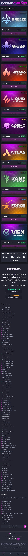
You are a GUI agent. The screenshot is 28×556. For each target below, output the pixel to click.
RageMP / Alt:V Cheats (7, 486)
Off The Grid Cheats (6, 398)
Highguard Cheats (6, 400)
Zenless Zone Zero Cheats (7, 478)
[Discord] (9, 539)
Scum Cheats (5, 332)
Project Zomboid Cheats (7, 484)
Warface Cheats (5, 476)
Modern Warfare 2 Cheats (7, 361)
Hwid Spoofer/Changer (7, 307)
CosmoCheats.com (14, 533)
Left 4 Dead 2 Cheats (6, 424)
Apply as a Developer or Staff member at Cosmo (12, 513)
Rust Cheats (4, 371)
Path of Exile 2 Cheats (6, 482)
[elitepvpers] (12, 539)
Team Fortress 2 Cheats (7, 474)
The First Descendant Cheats (8, 350)
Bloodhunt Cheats (6, 340)
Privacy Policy (5, 511)
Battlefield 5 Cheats (6, 439)
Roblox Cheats (5, 330)
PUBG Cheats (5, 435)
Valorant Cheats (5, 377)
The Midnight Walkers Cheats (8, 352)
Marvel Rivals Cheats (6, 324)
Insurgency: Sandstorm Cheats (8, 396)
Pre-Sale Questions (6, 503)
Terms (6, 536)
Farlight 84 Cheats (6, 455)
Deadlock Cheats (5, 418)
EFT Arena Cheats (6, 367)
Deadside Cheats (5, 457)
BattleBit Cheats (5, 342)
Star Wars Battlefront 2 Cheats (8, 490)
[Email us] (25, 526)
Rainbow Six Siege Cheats (7, 431)
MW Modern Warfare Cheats (8, 313)
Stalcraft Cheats (5, 348)
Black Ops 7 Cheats (6, 359)
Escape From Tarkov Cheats (8, 315)
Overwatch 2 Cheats (6, 453)
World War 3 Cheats (6, 466)
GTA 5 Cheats (5, 472)
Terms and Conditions (6, 507)
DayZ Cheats (5, 318)
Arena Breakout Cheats (7, 383)
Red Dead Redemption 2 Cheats (9, 410)
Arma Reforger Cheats (7, 387)
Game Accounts (5, 309)
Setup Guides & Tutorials (7, 517)
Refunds (16, 536)
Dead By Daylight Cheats (7, 316)
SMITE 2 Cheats (5, 470)
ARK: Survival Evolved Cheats (8, 447)
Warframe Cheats (6, 412)
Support (21, 536)
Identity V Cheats (6, 355)
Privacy (11, 536)
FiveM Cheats (5, 449)
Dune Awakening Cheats (7, 461)
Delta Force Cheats (6, 320)
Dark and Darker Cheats (7, 394)
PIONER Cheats (5, 468)
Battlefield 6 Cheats (6, 437)
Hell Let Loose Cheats (6, 385)
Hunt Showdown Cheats (7, 451)
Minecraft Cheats (5, 427)
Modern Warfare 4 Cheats (7, 365)
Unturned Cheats (5, 390)
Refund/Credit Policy (6, 509)
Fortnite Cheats (5, 369)
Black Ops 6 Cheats (6, 357)
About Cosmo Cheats (6, 501)
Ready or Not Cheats (6, 488)
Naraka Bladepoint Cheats (7, 406)
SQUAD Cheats (5, 328)
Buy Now (15, 33)
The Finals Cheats (6, 379)
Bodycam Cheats (5, 420)
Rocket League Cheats (7, 322)
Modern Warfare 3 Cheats (7, 363)
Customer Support (6, 505)
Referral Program (5, 521)
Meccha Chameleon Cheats (8, 425)
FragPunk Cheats (5, 338)
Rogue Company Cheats (7, 334)
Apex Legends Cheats (7, 433)
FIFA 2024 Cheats (6, 422)
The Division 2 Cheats (6, 402)
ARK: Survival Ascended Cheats (9, 445)
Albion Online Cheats (6, 346)
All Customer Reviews (6, 519)
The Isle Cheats (5, 392)
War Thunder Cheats (6, 381)
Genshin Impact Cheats (7, 408)
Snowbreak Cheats (6, 416)
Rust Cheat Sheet (6, 523)
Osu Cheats (4, 429)
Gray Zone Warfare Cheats (7, 336)
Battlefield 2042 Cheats (7, 443)
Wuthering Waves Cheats (7, 344)
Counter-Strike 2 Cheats (7, 375)
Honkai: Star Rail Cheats (7, 353)
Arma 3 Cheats (5, 389)
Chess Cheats (5, 459)
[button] (18, 539)
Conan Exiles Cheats (6, 404)
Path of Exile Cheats (6, 480)
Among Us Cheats (6, 414)
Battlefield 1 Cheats (6, 441)
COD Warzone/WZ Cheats (7, 311)
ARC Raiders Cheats (6, 373)
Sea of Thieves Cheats (7, 326)
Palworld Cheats (5, 462)
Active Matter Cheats (6, 464)
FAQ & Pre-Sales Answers (7, 515)
